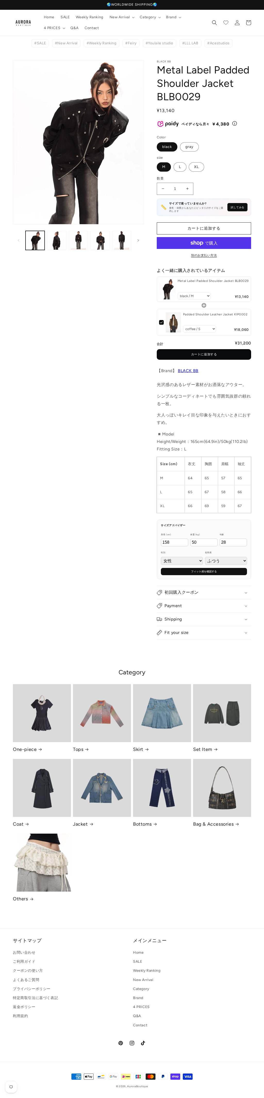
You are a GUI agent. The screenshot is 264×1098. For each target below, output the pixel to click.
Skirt (138, 749)
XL (196, 167)
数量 (160, 178)
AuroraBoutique (137, 1086)
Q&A (137, 1016)
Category (141, 989)
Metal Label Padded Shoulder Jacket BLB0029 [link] (213, 281)
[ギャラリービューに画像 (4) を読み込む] (100, 240)
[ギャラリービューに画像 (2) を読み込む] (56, 240)
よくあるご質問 (26, 980)
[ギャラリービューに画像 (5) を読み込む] (121, 240)
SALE (137, 961)
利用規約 (20, 1016)
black (167, 147)
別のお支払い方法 (204, 255)
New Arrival (143, 980)
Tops (78, 749)
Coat (18, 824)
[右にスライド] (138, 240)
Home (138, 952)
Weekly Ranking (146, 970)
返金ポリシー (24, 1007)
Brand (138, 998)
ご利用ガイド (24, 961)
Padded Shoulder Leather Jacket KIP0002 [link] (215, 314)
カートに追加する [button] (204, 354)
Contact (140, 1025)
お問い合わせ (24, 952)
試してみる (237, 207)
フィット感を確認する (204, 571)
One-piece (25, 749)
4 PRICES (141, 1007)
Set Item (202, 749)
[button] (121, 17)
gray (189, 147)
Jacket (80, 824)
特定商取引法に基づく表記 (35, 998)
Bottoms (142, 824)
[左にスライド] (18, 240)
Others (20, 899)
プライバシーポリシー (32, 989)
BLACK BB (188, 370)
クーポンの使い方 (28, 970)
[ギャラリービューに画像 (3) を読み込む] (78, 240)
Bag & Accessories (213, 824)
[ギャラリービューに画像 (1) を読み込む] (35, 240)
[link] (167, 289)
